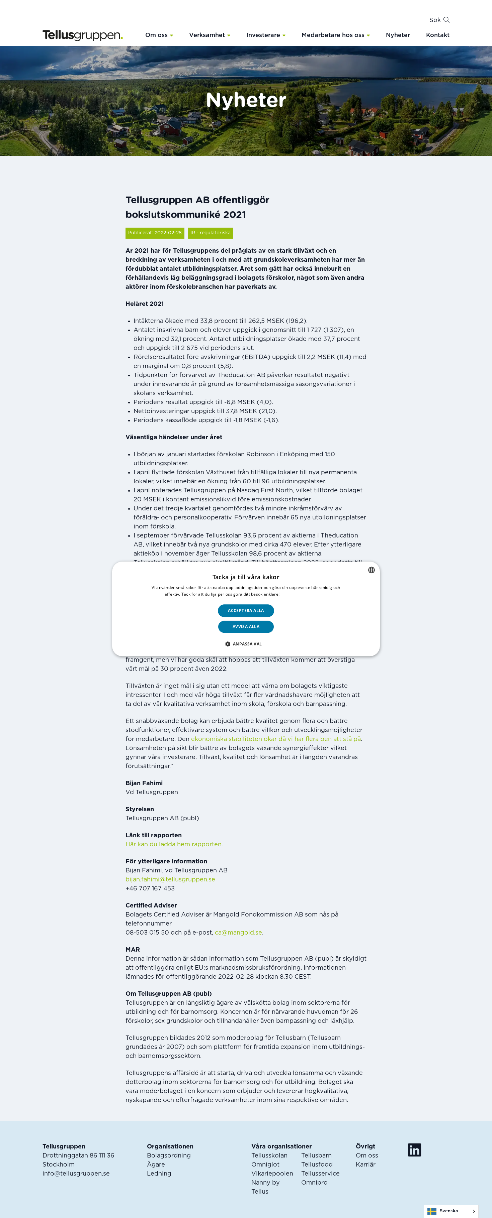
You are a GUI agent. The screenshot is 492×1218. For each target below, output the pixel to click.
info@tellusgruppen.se (76, 1174)
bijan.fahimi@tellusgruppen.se (170, 880)
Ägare (156, 1165)
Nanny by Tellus (265, 1187)
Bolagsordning (169, 1156)
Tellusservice (320, 1174)
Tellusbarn (316, 1156)
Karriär (366, 1165)
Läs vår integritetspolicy (304, 594)
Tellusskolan (269, 1156)
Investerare (263, 35)
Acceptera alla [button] (246, 610)
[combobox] (371, 570)
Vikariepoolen (272, 1174)
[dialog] (246, 609)
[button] (171, 35)
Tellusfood (317, 1165)
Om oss (156, 35)
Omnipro (314, 1183)
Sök (435, 20)
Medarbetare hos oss (333, 35)
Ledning (159, 1174)
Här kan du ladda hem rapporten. (174, 845)
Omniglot (265, 1165)
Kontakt (437, 35)
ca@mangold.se (238, 933)
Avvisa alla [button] (246, 627)
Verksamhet (207, 35)
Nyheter (398, 35)
